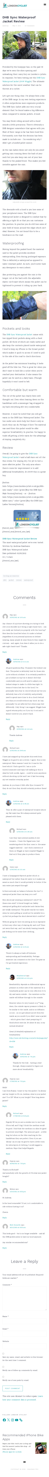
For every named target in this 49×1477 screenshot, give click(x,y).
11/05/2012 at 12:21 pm (25, 978)
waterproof (28, 580)
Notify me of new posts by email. (16, 1380)
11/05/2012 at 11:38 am (21, 804)
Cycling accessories (11, 576)
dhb (4, 580)
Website (6, 1341)
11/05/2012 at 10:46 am (18, 750)
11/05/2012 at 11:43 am (21, 947)
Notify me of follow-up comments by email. (20, 1370)
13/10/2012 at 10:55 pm (18, 1192)
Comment (7, 1285)
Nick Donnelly (15, 1225)
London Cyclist (15, 5)
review (19, 580)
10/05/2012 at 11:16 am (25, 729)
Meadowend (21, 976)
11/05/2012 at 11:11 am (17, 869)
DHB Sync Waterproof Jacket (19, 334)
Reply (5, 652)
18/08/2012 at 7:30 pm (18, 1163)
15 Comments (30, 26)
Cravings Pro (32, 1469)
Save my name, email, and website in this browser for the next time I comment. (23, 1359)
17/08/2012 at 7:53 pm (18, 1081)
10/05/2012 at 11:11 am (21, 662)
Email (6, 1329)
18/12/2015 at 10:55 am (18, 1227)
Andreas (16, 659)
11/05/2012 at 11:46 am (24, 832)
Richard (16, 1113)
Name (6, 1316)
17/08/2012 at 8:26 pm (21, 1116)
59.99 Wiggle (25, 81)
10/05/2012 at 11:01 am (18, 617)
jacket (11, 580)
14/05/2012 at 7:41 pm (27, 1057)
